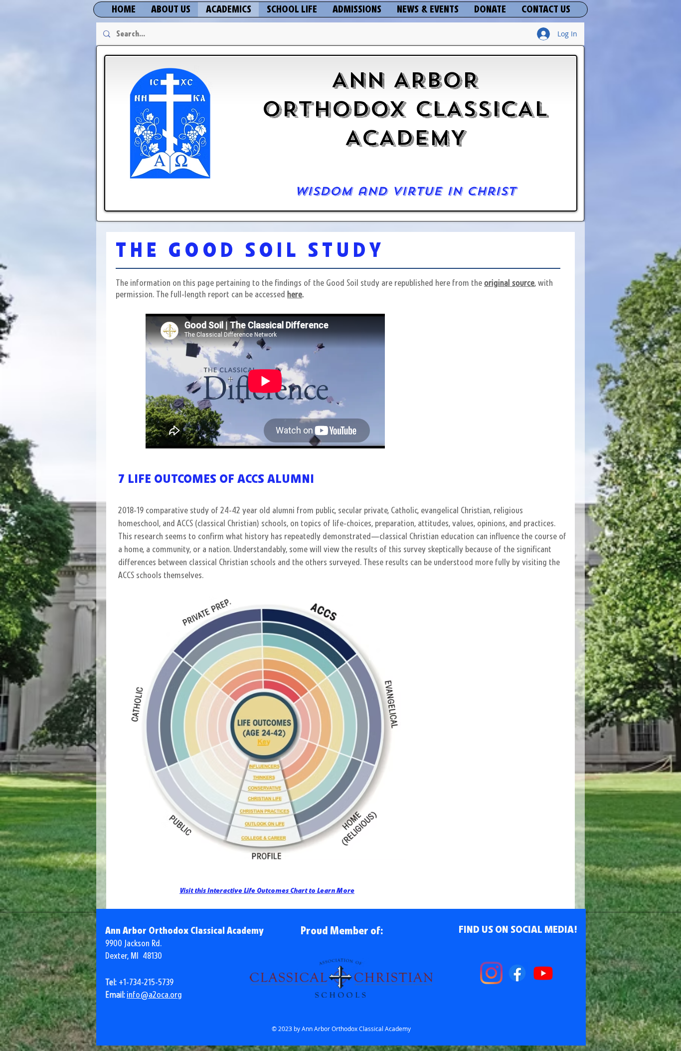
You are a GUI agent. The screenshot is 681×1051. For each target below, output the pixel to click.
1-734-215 (139, 982)
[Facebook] (517, 973)
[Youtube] (543, 973)
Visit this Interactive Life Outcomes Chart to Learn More (266, 890)
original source (509, 283)
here (294, 294)
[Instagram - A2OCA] (491, 973)
